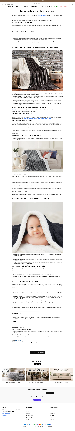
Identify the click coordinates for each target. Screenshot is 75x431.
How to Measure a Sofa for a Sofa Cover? (61, 382)
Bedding (17, 6)
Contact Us (52, 419)
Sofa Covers (41, 6)
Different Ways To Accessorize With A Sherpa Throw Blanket (27, 310)
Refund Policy (52, 413)
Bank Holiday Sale (63, 6)
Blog (27, 409)
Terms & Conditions (53, 409)
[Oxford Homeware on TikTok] (42, 396)
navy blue (46, 118)
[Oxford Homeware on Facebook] (34, 396)
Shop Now (45, 0)
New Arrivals (56, 6)
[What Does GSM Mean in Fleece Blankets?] (13, 374)
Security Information (29, 417)
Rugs (21, 6)
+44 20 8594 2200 (5, 415)
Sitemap (27, 419)
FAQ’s (51, 417)
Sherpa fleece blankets (16, 109)
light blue (35, 118)
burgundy (42, 118)
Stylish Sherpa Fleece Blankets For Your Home (33, 28)
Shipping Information (29, 415)
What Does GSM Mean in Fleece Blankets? (13, 382)
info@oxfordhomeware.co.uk (7, 413)
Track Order (52, 411)
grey (50, 118)
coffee (39, 118)
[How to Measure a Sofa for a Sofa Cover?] (61, 374)
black (27, 118)
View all (37, 364)
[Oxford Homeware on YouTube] (36, 396)
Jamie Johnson (18, 340)
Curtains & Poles (11, 6)
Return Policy (52, 415)
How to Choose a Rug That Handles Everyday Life (37, 382)
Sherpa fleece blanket (42, 15)
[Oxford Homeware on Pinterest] (39, 396)
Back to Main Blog (38, 352)
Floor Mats (26, 6)
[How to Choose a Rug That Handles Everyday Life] (37, 374)
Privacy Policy (28, 413)
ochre (29, 118)
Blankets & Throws (33, 6)
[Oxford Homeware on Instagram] (31, 396)
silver (24, 118)
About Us (27, 411)
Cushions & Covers (48, 6)
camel (32, 118)
